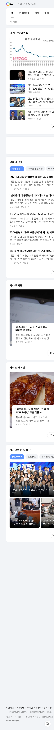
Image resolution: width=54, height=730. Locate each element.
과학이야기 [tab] (17, 168)
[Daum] (8, 4)
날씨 (33, 4)
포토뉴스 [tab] (32, 456)
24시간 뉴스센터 (34, 707)
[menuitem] (12, 13)
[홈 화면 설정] (48, 724)
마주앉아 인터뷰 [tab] (35, 168)
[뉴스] (12, 4)
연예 (19, 4)
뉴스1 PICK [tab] (17, 456)
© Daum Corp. (13, 720)
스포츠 (26, 4)
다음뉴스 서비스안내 (15, 707)
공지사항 (48, 707)
